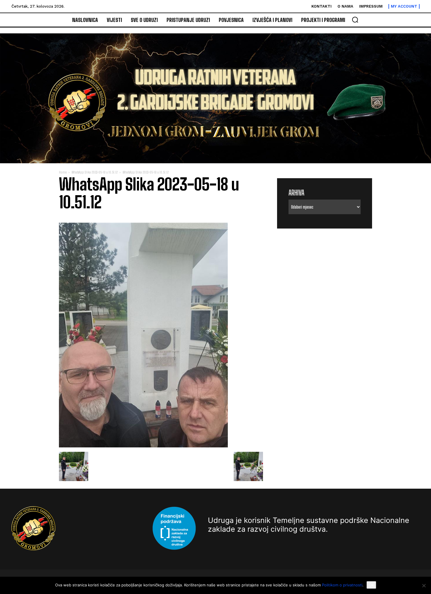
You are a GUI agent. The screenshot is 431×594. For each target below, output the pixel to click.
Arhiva (296, 193)
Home (63, 172)
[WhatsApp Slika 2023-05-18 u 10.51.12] (143, 445)
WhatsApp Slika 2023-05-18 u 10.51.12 (95, 172)
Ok (371, 585)
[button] (355, 20)
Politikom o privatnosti (342, 585)
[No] (424, 585)
